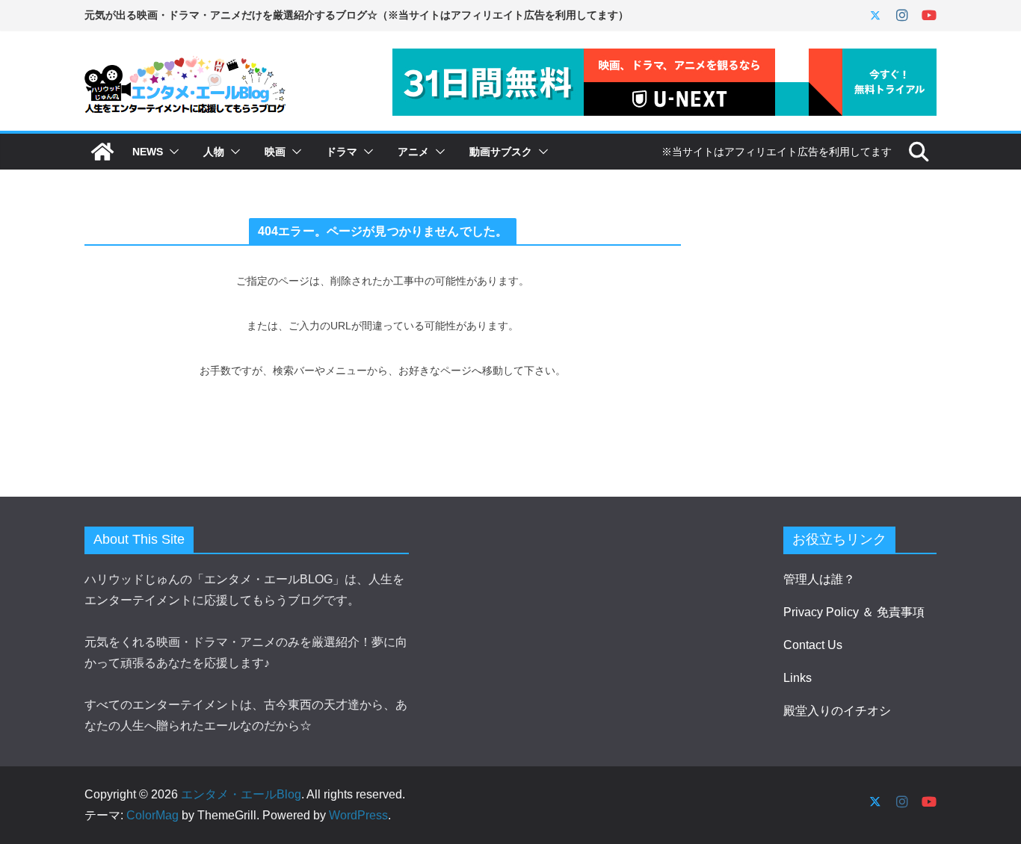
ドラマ (341, 152)
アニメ (413, 152)
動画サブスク (500, 152)
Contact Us (812, 645)
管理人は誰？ (819, 579)
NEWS (147, 152)
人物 (213, 152)
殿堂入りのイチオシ (837, 710)
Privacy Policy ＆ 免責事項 (854, 612)
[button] (171, 151)
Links (797, 677)
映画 (275, 152)
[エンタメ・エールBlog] (102, 152)
